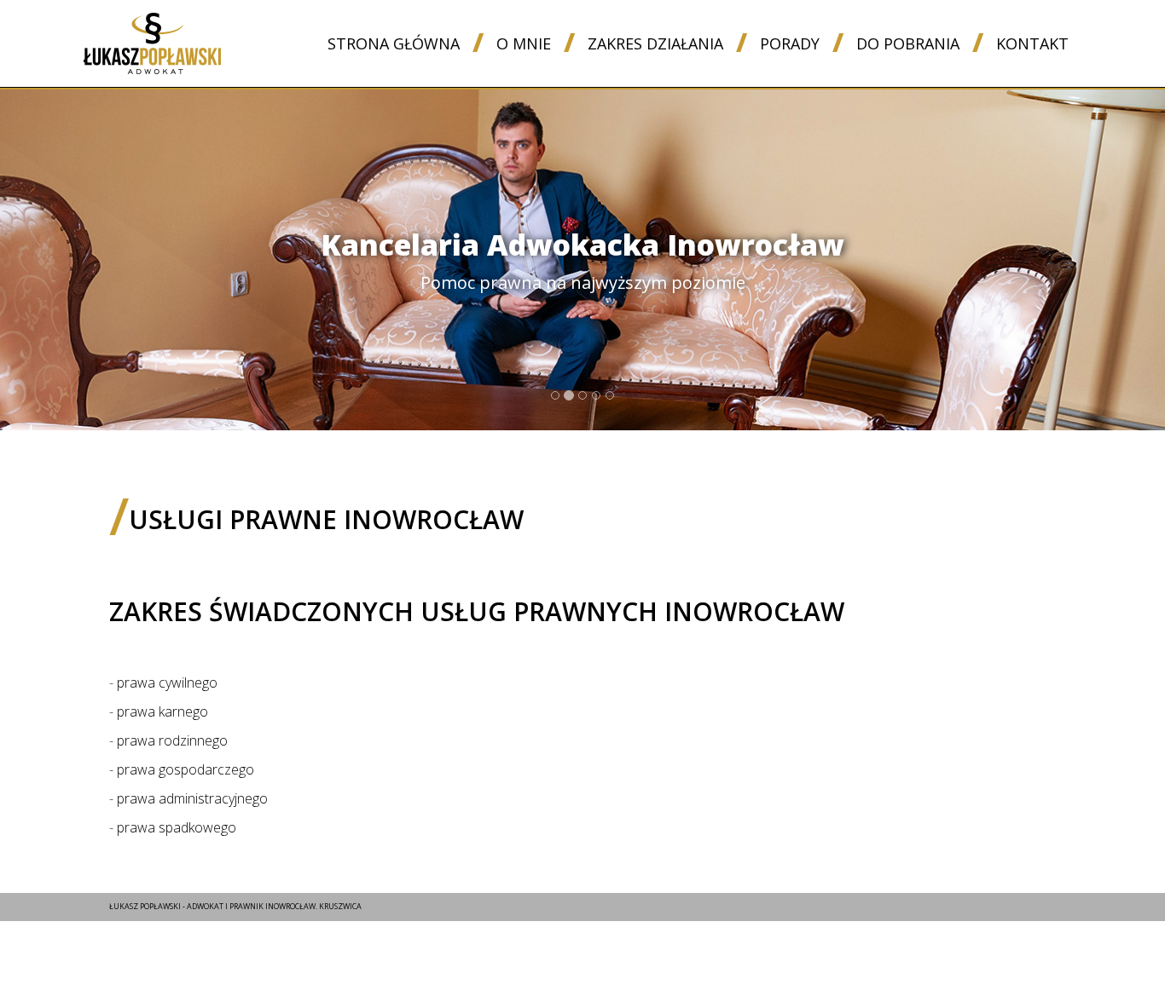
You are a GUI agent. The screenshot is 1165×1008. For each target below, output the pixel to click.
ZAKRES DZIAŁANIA (655, 43)
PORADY (790, 43)
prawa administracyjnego (192, 798)
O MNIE (523, 43)
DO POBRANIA (907, 43)
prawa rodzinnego (172, 740)
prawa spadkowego (176, 827)
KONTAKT (1032, 43)
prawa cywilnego (167, 682)
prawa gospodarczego (185, 769)
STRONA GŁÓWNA (393, 43)
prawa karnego (162, 711)
